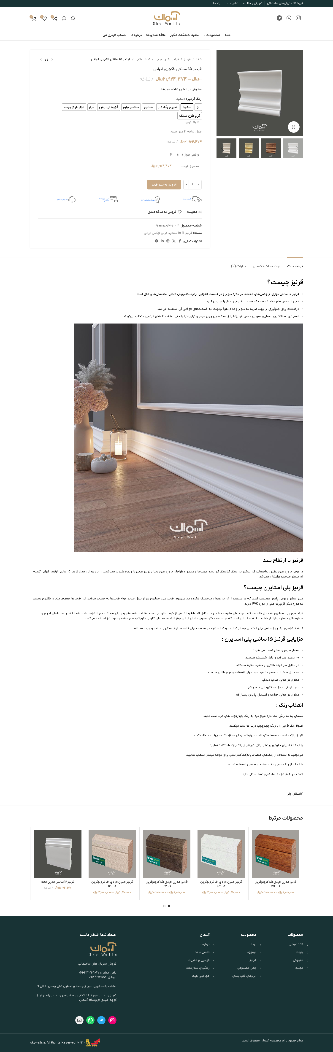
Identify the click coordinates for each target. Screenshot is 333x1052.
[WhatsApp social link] (289, 18)
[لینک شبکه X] (174, 241)
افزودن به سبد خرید (164, 185)
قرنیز (187, 59)
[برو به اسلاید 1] (169, 906)
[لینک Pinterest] (168, 241)
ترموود (251, 952)
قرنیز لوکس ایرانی (167, 59)
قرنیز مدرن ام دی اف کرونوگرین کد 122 (112, 884)
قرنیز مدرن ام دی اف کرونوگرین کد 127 (167, 884)
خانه (199, 59)
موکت (299, 968)
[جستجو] (73, 18)
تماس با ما (202, 952)
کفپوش (298, 960)
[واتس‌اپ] (90, 1020)
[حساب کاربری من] (64, 18)
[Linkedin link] (162, 241)
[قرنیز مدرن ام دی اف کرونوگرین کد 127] (166, 854)
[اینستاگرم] (112, 1020)
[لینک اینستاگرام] (298, 18)
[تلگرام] (101, 1020)
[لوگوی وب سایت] (166, 18)
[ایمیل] (79, 1020)
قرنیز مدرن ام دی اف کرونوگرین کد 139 (221, 884)
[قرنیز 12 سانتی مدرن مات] (57, 854)
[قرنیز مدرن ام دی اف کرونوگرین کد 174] (275, 854)
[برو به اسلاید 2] (164, 906)
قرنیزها (238, 316)
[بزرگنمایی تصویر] (293, 127)
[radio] (198, 107)
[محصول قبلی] (52, 59)
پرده (253, 944)
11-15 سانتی (142, 59)
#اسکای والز (295, 794)
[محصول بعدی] (41, 59)
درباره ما (204, 944)
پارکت (299, 952)
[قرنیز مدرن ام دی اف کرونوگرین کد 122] (112, 854)
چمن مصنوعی (246, 968)
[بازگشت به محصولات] (46, 59)
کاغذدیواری (296, 944)
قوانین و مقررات (199, 960)
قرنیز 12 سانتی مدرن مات (57, 882)
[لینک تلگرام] (279, 18)
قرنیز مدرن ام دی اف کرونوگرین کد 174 (276, 884)
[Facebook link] (179, 241)
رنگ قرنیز (194, 99)
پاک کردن (190, 122)
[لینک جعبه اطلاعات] (183, 199)
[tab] (295, 264)
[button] (297, 148)
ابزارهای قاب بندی (244, 976)
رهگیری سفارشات (198, 968)
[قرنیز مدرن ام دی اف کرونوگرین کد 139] (221, 854)
